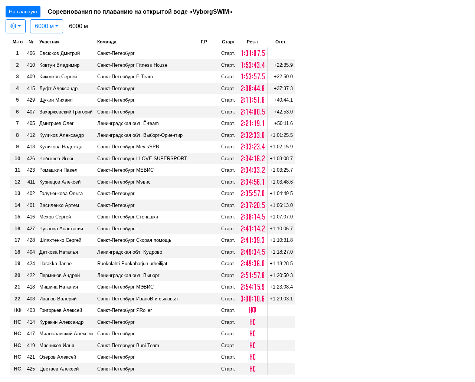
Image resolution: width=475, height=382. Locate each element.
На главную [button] (23, 11)
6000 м (44, 26)
